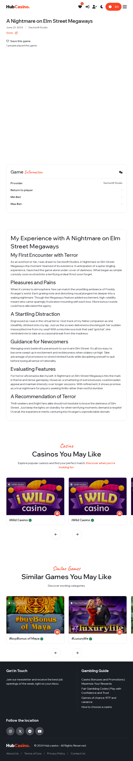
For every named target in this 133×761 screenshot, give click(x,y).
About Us (12, 753)
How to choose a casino (96, 707)
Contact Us (78, 753)
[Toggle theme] (101, 7)
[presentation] (56, 534)
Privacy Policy (56, 753)
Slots (10, 32)
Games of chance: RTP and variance (98, 700)
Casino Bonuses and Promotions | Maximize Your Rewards (103, 681)
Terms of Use (33, 753)
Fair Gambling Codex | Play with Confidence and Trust (101, 690)
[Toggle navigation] (125, 7)
